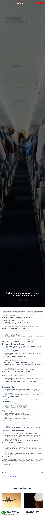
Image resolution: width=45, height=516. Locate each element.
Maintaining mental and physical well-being (33, 512)
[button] (11, 476)
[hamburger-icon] (2, 3)
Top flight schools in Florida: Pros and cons (11, 512)
